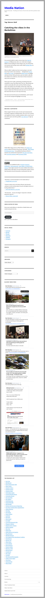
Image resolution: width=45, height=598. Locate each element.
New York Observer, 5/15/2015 (13, 189)
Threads (7, 234)
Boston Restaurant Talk (11, 484)
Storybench (8, 552)
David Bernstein (9, 501)
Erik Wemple (9, 504)
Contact (6, 576)
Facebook (8, 230)
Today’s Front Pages (10, 558)
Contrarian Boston (10, 496)
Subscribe (8, 217)
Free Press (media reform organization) (15, 507)
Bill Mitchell (8, 483)
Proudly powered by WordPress (16, 594)
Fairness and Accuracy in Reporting (14, 506)
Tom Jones (8, 560)
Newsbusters (9, 538)
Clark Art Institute (21, 99)
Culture (15, 99)
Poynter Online (9, 547)
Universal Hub (9, 561)
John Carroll (8, 519)
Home (6, 570)
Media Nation (14, 8)
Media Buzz (8, 530)
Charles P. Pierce (9, 487)
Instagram (8, 239)
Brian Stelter (9, 486)
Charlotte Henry (9, 489)
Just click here (24, 116)
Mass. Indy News (8, 587)
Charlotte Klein (9, 491)
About (6, 573)
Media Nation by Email (10, 590)
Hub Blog (8, 510)
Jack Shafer (8, 512)
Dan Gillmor (8, 499)
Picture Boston (9, 545)
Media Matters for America (12, 532)
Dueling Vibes (29, 65)
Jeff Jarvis (8, 517)
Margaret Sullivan (10, 524)
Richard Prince (9, 550)
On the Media (9, 543)
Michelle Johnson (10, 535)
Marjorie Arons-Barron (11, 525)
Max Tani (8, 529)
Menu (7, 15)
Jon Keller (8, 520)
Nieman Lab (8, 540)
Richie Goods (25, 73)
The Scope (8, 553)
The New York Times (27, 152)
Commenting (8, 579)
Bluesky (7, 232)
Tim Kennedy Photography (12, 556)
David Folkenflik (9, 502)
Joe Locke (11, 73)
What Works (8, 563)
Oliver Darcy (8, 542)
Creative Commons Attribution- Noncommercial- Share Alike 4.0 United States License (18, 166)
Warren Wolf (22, 100)
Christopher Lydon (10, 492)
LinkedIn (8, 237)
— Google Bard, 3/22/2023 (11, 181)
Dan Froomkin (9, 497)
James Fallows (9, 514)
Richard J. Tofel (9, 548)
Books (6, 582)
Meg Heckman (9, 533)
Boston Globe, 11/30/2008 (12, 196)
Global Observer (9, 509)
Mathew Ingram (9, 527)
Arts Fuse (8, 481)
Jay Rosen (8, 515)
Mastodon (8, 235)
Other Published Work (10, 585)
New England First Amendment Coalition (15, 537)
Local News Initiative (11, 154)
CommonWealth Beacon (11, 494)
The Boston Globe (22, 154)
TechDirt (8, 555)
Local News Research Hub (12, 522)
